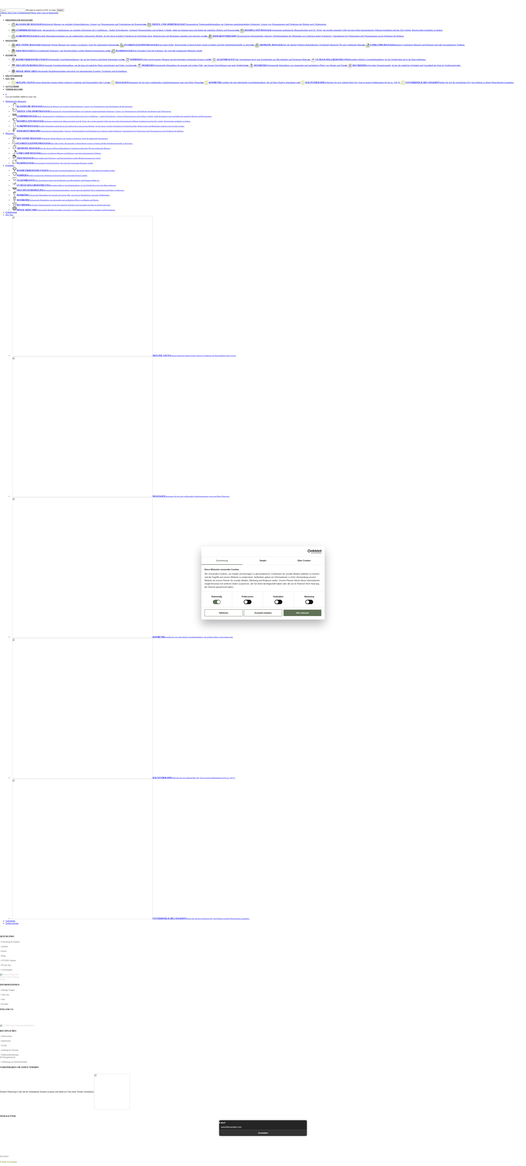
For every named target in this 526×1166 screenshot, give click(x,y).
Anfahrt (4, 946)
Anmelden (263, 1133)
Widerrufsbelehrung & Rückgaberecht (9, 1056)
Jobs (3, 999)
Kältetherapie (11, 212)
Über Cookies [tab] (304, 560)
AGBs (4, 1045)
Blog (3, 956)
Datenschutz (6, 1036)
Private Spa (6, 965)
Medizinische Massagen (15, 101)
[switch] (247, 602)
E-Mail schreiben (8, 1161)
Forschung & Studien (10, 942)
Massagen (9, 133)
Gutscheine (10, 921)
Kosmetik (9, 165)
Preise (3, 951)
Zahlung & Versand (9, 1050)
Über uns (5, 995)
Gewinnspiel (6, 970)
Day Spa (9, 215)
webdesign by (518, 1149)
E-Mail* (222, 1123)
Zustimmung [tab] (222, 560)
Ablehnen (223, 613)
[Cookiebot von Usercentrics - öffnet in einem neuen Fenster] (310, 552)
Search (60, 10)
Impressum (6, 1041)
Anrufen (4, 1156)
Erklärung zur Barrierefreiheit (14, 1062)
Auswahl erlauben (263, 613)
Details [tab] (263, 560)
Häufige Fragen (8, 990)
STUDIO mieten (8, 960)
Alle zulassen (302, 613)
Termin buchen (11, 923)
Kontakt (4, 1004)
